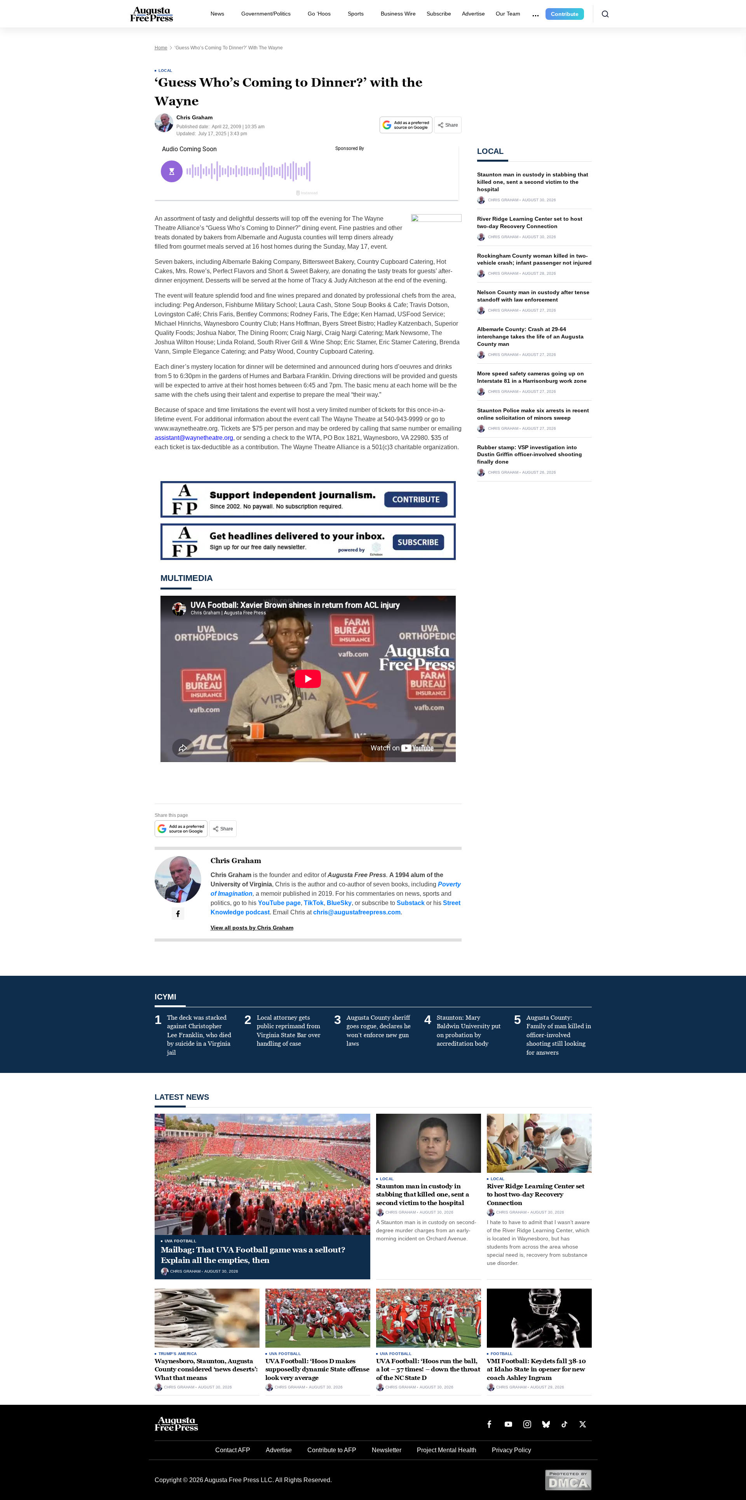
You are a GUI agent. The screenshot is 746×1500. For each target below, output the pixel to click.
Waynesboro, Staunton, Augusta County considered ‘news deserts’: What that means (206, 1369)
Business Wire (398, 13)
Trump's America (178, 1354)
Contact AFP (232, 1450)
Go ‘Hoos (319, 13)
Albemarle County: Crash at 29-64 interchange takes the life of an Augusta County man (530, 336)
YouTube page (279, 903)
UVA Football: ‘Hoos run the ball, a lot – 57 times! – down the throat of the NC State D (428, 1369)
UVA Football (181, 1241)
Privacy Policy (511, 1450)
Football (502, 1354)
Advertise (473, 13)
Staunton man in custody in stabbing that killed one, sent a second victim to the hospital (532, 181)
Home (161, 48)
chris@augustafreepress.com (357, 912)
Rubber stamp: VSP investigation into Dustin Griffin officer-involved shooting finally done (529, 454)
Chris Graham (236, 860)
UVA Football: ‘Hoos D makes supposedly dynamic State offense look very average (317, 1369)
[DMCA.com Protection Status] (568, 1479)
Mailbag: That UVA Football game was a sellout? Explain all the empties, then (253, 1255)
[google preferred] (407, 125)
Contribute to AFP (331, 1450)
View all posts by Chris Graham (252, 927)
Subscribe (439, 13)
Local (166, 70)
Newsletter (386, 1450)
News (217, 13)
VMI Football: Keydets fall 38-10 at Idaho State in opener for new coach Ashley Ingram (536, 1369)
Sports (356, 13)
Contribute (565, 14)
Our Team (508, 13)
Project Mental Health (446, 1450)
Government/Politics (266, 13)
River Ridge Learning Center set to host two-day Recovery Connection (535, 1194)
